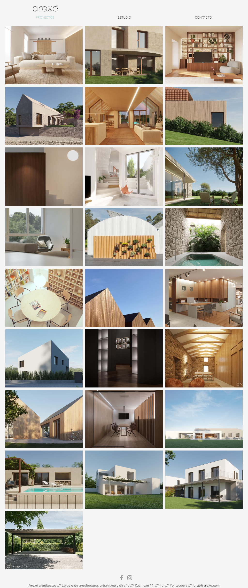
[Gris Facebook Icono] (121, 577)
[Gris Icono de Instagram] (129, 577)
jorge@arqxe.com (206, 585)
